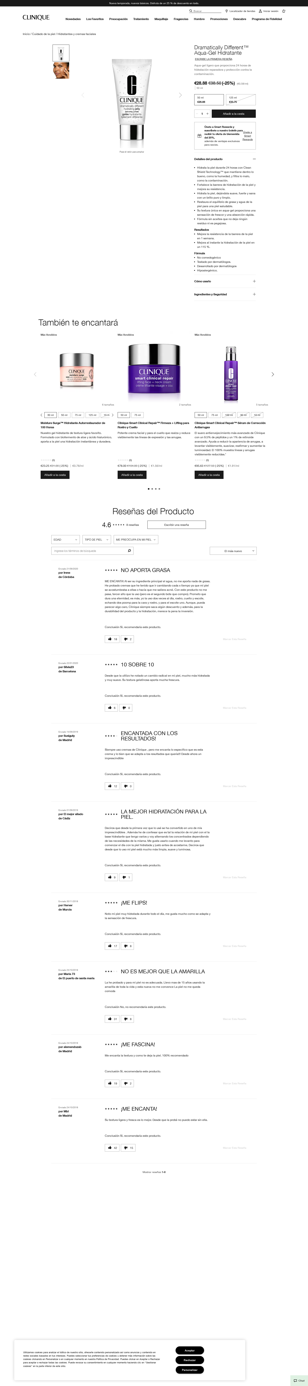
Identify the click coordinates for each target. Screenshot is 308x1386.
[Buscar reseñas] (129, 551)
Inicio (26, 34)
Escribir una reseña (176, 524)
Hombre (199, 19)
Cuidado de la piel (43, 34)
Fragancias (181, 19)
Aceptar (190, 1350)
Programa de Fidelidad (267, 19)
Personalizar (190, 1369)
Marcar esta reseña (234, 639)
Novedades (73, 19)
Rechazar (190, 1360)
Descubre (239, 19)
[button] (299, 1380)
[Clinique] (36, 17)
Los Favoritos (95, 19)
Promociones (219, 19)
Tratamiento (141, 19)
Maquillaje (161, 19)
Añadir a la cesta (233, 113)
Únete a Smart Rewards (248, 136)
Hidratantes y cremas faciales (77, 34)
